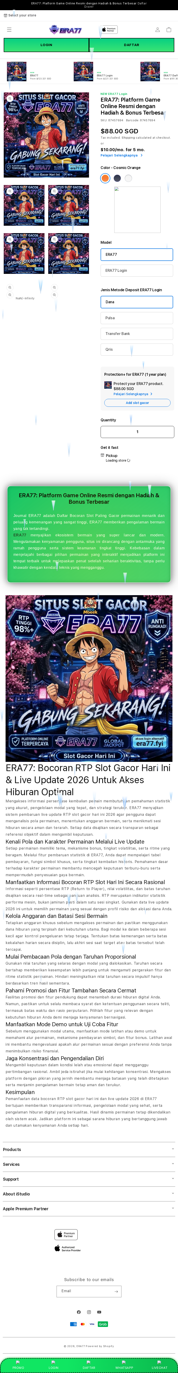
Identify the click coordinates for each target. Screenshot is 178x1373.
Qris (109, 349)
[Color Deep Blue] (117, 178)
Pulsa (109, 318)
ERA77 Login (116, 270)
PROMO (18, 1368)
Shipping (128, 137)
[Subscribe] (116, 1291)
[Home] (65, 29)
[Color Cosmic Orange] (105, 178)
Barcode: (132, 120)
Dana (110, 302)
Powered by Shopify (100, 1346)
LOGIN (46, 45)
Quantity (108, 420)
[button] (9, 29)
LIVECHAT (159, 1368)
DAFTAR (131, 45)
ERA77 (111, 254)
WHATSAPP (124, 1368)
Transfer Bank (117, 334)
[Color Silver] (128, 178)
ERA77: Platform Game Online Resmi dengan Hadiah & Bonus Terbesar (89, 5)
